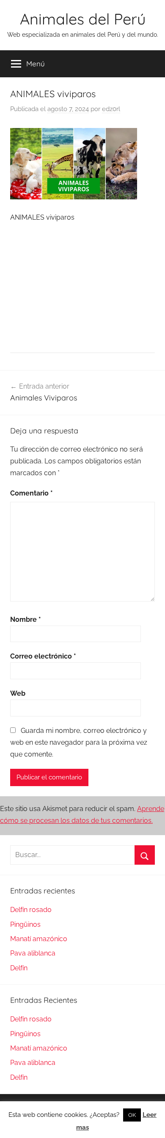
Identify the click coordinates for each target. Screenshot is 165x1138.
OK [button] (132, 1115)
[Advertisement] (82, 287)
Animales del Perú (83, 18)
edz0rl (111, 109)
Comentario (31, 493)
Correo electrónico (43, 656)
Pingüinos (25, 924)
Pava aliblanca (32, 953)
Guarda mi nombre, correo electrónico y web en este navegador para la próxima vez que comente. (78, 742)
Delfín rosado (31, 910)
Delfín (19, 968)
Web (17, 693)
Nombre (25, 619)
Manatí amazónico (38, 939)
